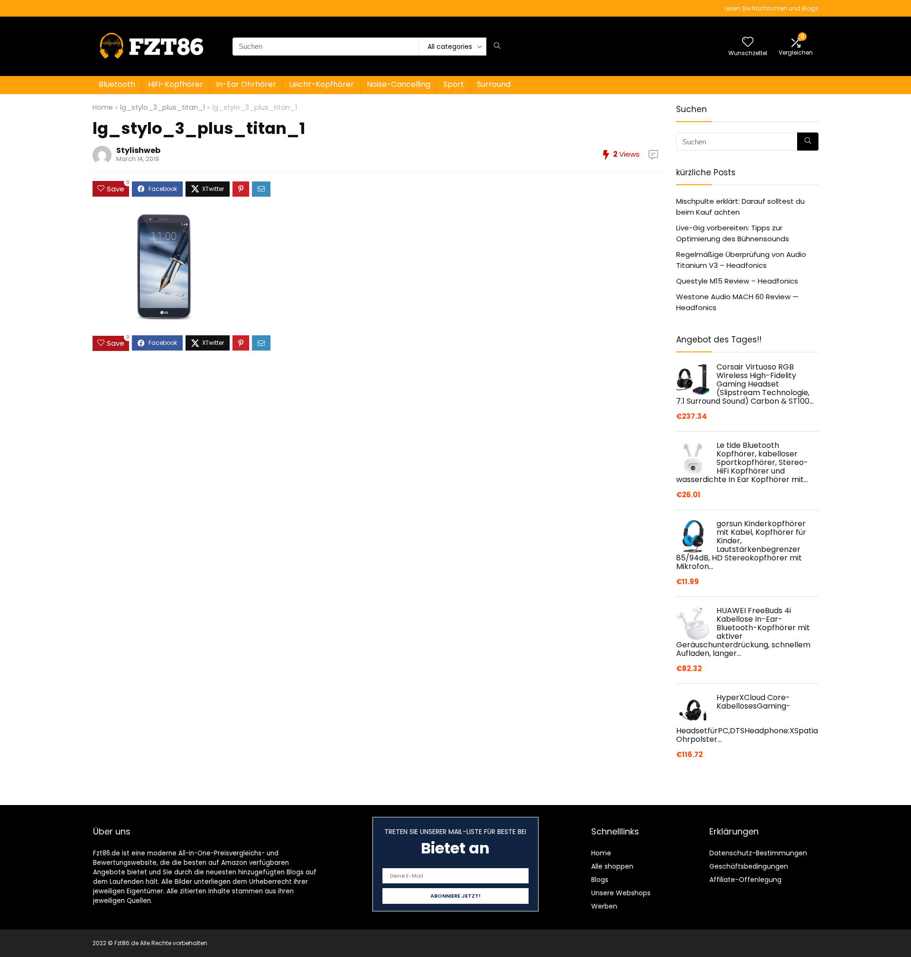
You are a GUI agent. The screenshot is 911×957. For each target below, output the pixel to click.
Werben (604, 906)
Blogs (599, 879)
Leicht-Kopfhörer (321, 84)
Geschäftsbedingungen (748, 866)
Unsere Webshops (621, 893)
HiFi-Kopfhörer (175, 84)
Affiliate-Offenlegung (745, 879)
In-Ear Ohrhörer (246, 84)
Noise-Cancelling (398, 84)
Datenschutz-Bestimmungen (758, 853)
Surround (494, 84)
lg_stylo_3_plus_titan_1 (162, 107)
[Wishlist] (747, 42)
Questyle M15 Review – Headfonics (737, 281)
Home (103, 107)
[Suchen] (497, 47)
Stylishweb (138, 150)
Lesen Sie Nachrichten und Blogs (771, 8)
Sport (453, 84)
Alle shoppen (612, 866)
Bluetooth (117, 84)
